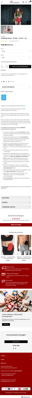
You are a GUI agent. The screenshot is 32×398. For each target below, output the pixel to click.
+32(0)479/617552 (6, 374)
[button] (26, 397)
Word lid (6, 324)
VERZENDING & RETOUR (8, 207)
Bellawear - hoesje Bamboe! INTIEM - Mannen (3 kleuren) (24, 257)
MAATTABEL (5, 198)
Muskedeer (24, 392)
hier (24, 106)
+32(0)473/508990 (6, 375)
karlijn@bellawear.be (6, 381)
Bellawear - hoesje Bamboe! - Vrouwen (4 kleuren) (8, 257)
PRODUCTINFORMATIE (8, 87)
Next (30, 15)
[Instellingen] (26, 2)
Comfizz (3, 36)
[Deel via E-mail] (13, 81)
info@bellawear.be (6, 380)
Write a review (16, 225)
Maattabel (3, 70)
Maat (2, 55)
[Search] (23, 2)
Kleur (2, 49)
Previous (2, 15)
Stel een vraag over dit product (9, 61)
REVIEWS (4, 202)
